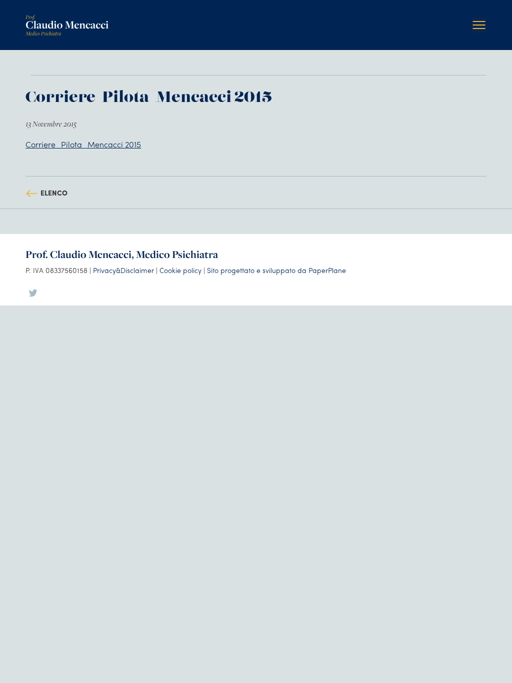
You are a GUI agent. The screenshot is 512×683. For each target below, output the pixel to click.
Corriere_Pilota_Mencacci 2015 (83, 144)
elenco (54, 193)
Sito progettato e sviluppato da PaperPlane (276, 270)
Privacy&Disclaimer (123, 270)
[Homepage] (67, 18)
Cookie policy (181, 270)
